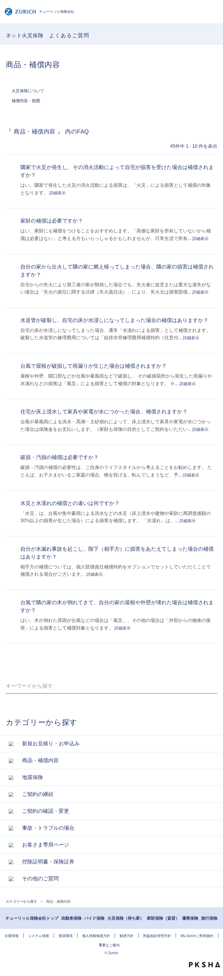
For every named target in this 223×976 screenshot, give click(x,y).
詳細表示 (57, 193)
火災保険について (28, 90)
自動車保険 (71, 918)
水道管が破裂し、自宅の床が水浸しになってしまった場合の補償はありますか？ (114, 320)
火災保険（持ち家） (125, 918)
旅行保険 (209, 918)
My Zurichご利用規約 (197, 936)
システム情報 (38, 936)
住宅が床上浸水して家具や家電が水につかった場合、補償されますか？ (104, 412)
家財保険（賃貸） (163, 918)
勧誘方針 (127, 936)
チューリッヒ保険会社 (56, 12)
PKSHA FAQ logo (204, 964)
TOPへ (216, 954)
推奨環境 (66, 936)
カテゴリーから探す (21, 901)
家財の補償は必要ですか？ (51, 221)
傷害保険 (190, 918)
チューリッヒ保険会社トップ (32, 918)
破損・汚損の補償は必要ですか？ (59, 457)
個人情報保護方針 (96, 936)
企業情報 (12, 936)
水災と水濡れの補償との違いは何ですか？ (70, 503)
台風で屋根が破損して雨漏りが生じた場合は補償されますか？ (93, 366)
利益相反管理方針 (157, 936)
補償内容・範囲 (26, 100)
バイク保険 (94, 918)
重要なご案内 (109, 945)
